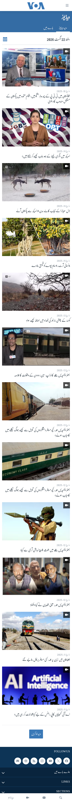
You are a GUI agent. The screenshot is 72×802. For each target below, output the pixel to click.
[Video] (27, 797)
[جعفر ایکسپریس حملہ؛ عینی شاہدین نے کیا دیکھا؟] (36, 576)
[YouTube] (44, 797)
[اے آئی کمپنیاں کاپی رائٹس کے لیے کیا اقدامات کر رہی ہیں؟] (36, 686)
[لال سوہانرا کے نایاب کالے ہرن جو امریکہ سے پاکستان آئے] (36, 182)
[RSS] (34, 761)
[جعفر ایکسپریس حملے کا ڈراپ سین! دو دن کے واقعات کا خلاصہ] (36, 346)
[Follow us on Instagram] (42, 761)
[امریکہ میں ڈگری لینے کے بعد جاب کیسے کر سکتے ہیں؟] (36, 127)
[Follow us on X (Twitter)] (58, 761)
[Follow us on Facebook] (66, 761)
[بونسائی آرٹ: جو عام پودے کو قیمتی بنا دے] (36, 237)
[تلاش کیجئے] (60, 797)
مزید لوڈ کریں (36, 734)
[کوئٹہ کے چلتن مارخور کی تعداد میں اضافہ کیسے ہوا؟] (36, 292)
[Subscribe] (17, 761)
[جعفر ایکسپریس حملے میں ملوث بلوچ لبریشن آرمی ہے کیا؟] (36, 521)
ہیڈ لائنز (11, 797)
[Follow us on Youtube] (50, 761)
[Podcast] (26, 761)
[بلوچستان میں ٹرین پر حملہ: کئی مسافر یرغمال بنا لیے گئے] (36, 631)
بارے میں (48, 27)
